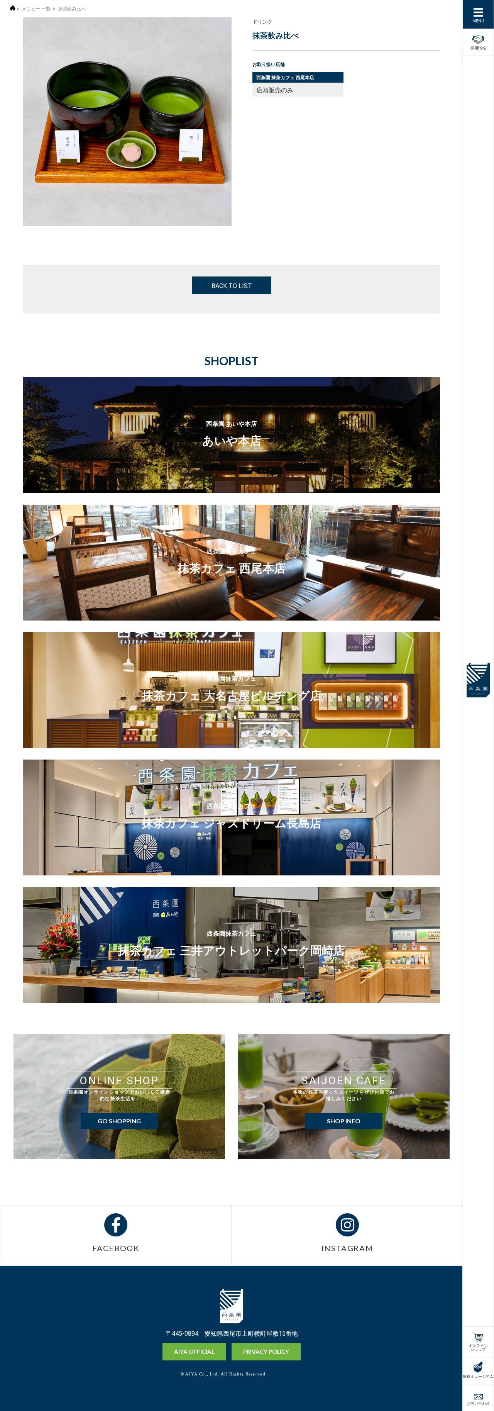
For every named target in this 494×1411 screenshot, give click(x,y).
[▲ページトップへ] (444, 1392)
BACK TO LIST (231, 285)
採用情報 (478, 47)
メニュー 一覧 (36, 8)
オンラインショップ (478, 1346)
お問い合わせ (478, 1402)
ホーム (12, 7)
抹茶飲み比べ (72, 8)
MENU (478, 20)
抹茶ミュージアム (478, 1375)
